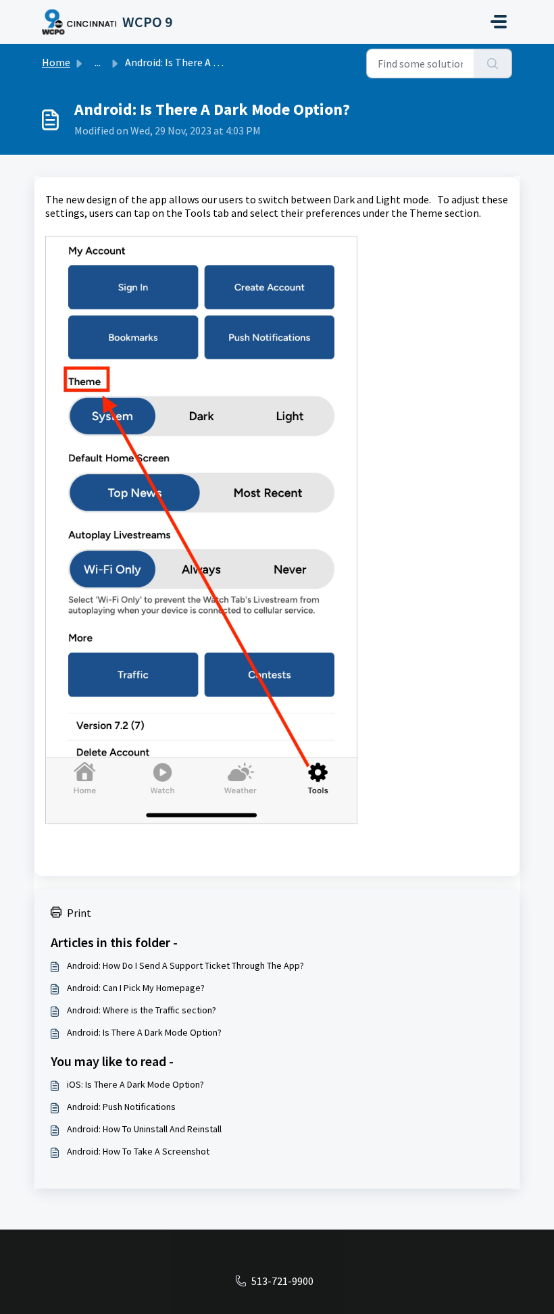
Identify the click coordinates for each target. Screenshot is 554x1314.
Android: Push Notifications (121, 1107)
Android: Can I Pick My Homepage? (136, 988)
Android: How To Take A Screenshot (138, 1151)
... (98, 62)
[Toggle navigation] (498, 21)
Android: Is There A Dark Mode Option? (144, 1032)
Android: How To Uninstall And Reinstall (144, 1129)
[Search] (493, 63)
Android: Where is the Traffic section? (141, 1010)
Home (56, 62)
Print (79, 912)
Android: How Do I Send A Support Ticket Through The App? (185, 965)
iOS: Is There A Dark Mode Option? (135, 1084)
